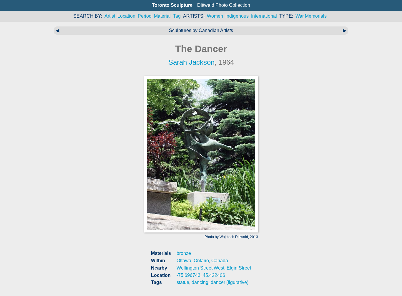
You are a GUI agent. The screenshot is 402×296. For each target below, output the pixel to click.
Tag (177, 16)
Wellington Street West (200, 267)
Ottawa (184, 260)
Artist (109, 16)
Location (126, 16)
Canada (219, 260)
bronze (184, 253)
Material (162, 16)
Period (145, 16)
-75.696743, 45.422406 (201, 275)
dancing (200, 282)
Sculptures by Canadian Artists (201, 30)
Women (215, 16)
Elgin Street (239, 267)
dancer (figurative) (229, 282)
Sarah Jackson (191, 62)
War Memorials (311, 16)
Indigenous (237, 16)
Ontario (201, 260)
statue (183, 282)
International (264, 16)
